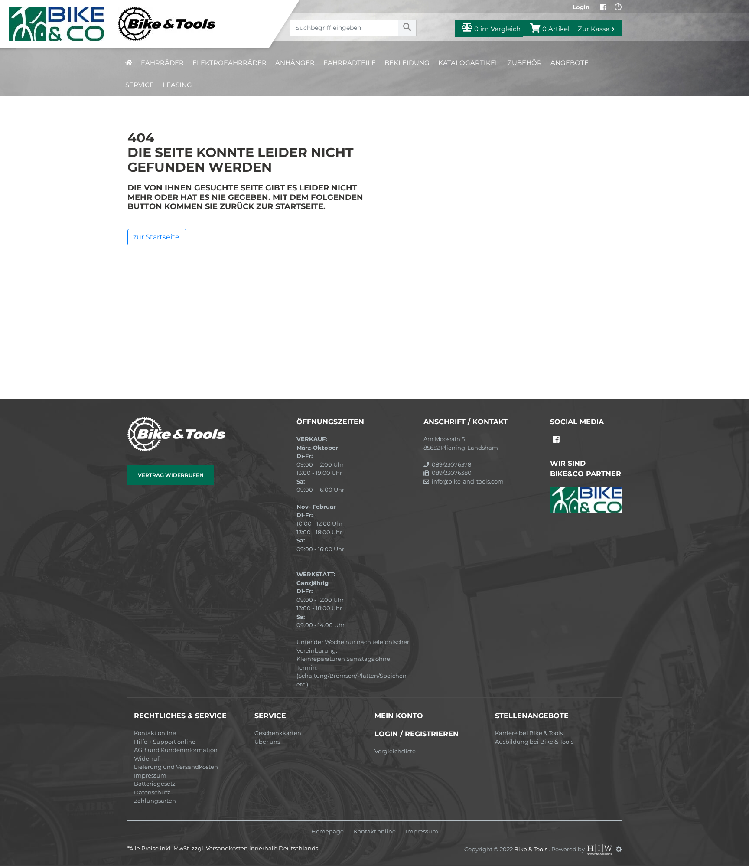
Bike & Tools (531, 849)
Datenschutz (152, 792)
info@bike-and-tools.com (466, 481)
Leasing (177, 85)
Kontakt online (155, 732)
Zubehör (525, 63)
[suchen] (407, 28)
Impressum (150, 775)
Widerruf (146, 758)
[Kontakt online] (618, 6)
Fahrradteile (349, 63)
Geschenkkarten (277, 732)
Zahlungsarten (155, 800)
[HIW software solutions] (600, 849)
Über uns (267, 741)
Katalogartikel (468, 63)
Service (139, 85)
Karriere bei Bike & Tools (529, 732)
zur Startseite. (157, 237)
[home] (129, 63)
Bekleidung (407, 63)
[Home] (141, 24)
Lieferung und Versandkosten (176, 766)
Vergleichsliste (395, 751)
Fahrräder (162, 63)
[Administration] (619, 849)
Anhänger (295, 63)
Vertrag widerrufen (171, 475)
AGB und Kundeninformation (176, 749)
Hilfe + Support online (164, 741)
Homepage (327, 831)
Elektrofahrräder (229, 63)
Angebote (569, 63)
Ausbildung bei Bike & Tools (534, 741)
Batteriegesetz (155, 783)
